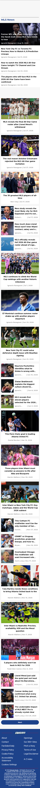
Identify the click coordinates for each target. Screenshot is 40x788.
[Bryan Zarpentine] (20, 545)
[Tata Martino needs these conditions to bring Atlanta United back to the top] (20, 582)
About (4, 738)
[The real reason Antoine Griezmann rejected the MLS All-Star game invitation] (20, 152)
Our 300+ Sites (30, 742)
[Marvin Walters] (13, 477)
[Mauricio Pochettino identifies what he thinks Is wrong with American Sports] (20, 370)
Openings (28, 738)
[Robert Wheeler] (21, 217)
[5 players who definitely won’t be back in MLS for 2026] (20, 655)
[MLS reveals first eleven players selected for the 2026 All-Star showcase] (20, 401)
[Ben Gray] (14, 202)
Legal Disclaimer (31, 754)
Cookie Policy (8, 754)
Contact (5, 742)
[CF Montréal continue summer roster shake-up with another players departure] (20, 307)
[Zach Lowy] (19, 561)
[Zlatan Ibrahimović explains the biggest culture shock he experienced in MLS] (20, 386)
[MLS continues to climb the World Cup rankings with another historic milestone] (20, 270)
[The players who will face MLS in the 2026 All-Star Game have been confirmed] (20, 80)
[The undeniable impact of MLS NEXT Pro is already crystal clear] (20, 711)
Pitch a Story (29, 746)
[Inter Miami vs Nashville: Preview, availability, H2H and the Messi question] (20, 619)
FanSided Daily (8, 746)
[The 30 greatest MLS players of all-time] (20, 188)
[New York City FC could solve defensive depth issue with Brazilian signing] (20, 344)
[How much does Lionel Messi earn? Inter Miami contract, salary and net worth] (20, 228)
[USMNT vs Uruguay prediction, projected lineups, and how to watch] (20, 540)
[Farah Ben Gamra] (14, 669)
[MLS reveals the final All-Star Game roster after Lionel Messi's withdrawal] (20, 115)
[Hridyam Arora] (20, 684)
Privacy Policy (8, 750)
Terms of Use (30, 750)
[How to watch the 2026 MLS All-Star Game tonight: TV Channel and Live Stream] (20, 66)
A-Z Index (28, 759)
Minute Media (14, 770)
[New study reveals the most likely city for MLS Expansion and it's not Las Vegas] (20, 213)
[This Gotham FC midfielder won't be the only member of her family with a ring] (20, 525)
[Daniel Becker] (14, 440)
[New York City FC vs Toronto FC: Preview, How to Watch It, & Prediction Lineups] (20, 53)
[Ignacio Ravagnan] (8, 43)
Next (20, 722)
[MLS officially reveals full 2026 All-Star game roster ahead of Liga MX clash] (20, 244)
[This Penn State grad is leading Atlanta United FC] (20, 426)
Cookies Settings (9, 764)
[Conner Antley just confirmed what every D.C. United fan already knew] (20, 695)
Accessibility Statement (7, 759)
